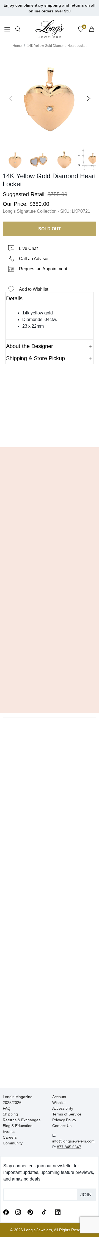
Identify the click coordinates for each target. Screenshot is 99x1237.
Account (59, 1097)
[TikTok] (44, 1211)
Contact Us (62, 1125)
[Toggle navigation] (7, 30)
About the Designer (29, 346)
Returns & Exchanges (21, 1120)
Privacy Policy (64, 1120)
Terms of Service (66, 1114)
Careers (10, 1137)
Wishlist (58, 1102)
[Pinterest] (30, 1212)
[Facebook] (6, 1212)
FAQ (6, 1108)
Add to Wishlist (33, 289)
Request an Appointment (43, 268)
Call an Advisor (34, 258)
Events (9, 1131)
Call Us (16, 435)
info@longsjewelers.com (73, 1141)
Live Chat (28, 248)
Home (17, 46)
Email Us (50, 435)
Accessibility (62, 1108)
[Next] (87, 98)
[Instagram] (18, 1212)
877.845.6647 (69, 1147)
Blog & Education (17, 1125)
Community (13, 1143)
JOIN (86, 1194)
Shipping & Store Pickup (35, 358)
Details (14, 298)
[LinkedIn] (58, 1212)
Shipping (10, 1114)
